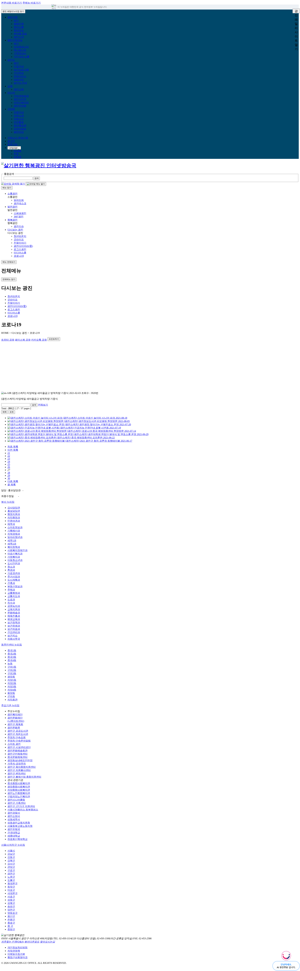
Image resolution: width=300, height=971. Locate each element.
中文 (16, 153)
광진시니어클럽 (16, 799)
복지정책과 (14, 547)
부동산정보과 (15, 586)
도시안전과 (14, 563)
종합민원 (19, 23)
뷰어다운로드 (31, 941)
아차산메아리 (21, 102)
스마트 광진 (14, 744)
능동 (10, 663)
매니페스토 (20, 50)
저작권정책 (14, 950)
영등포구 (13, 913)
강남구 (11, 854)
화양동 (11, 693)
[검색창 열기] (13, 183)
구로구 (11, 870)
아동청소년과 (15, 560)
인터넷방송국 (21, 96)
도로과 (11, 599)
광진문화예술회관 (18, 750)
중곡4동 (12, 660)
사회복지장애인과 (18, 550)
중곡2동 (12, 653)
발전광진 (13, 206)
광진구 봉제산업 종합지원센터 (24, 776)
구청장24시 (20, 53)
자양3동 (12, 686)
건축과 (11, 583)
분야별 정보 (20, 33)
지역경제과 (14, 534)
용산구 (11, 916)
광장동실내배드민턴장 (20, 760)
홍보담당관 (14, 511)
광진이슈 (19, 226)
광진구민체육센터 (18, 753)
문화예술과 (14, 612)
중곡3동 (12, 657)
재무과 (11, 524)
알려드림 (19, 200)
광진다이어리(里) (23, 246)
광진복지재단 (15, 714)
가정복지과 (14, 557)
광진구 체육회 (15, 724)
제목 (4, 412)
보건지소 (13, 635)
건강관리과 (14, 632)
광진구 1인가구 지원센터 (21, 806)
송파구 (11, 906)
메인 (16, 20)
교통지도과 (14, 596)
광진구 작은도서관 (18, 734)
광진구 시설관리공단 (19, 747)
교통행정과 (14, 593)
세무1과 (12, 540)
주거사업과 (14, 576)
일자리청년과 (15, 537)
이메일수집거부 (16, 954)
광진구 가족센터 (17, 803)
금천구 (11, 873)
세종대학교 (14, 835)
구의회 (11, 109)
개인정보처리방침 (18, 947)
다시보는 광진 (15, 229)
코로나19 (19, 256)
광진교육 (19, 89)
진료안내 (19, 66)
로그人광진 (20, 249)
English (17, 150)
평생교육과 (14, 619)
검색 (34, 405)
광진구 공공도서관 (18, 731)
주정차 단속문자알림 (19, 740)
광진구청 (13, 17)
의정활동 (19, 122)
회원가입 (13, 144)
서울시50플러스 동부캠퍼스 (23, 809)
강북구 (11, 860)
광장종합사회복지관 (19, 786)
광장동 (11, 676)
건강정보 (19, 73)
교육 (10, 86)
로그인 (11, 141)
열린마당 (19, 132)
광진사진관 (20, 99)
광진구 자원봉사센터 (19, 770)
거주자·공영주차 (17, 763)
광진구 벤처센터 (17, 773)
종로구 (11, 922)
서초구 (11, 896)
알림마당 (19, 79)
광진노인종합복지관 (19, 793)
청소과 (11, 566)
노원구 (11, 877)
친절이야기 (20, 242)
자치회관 (13, 699)
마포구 (11, 890)
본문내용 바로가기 (11, 2)
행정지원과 (14, 514)
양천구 (11, 909)
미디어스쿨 (20, 252)
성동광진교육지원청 (19, 822)
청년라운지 (20, 236)
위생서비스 (20, 76)
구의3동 (12, 673)
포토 (12, 412)
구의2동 (12, 670)
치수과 (11, 602)
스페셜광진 (20, 213)
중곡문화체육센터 (18, 757)
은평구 (11, 919)
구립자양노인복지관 (19, 796)
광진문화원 (14, 727)
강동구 (11, 857)
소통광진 (13, 193)
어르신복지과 (15, 553)
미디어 (11, 92)
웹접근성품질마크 (18, 957)
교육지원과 (14, 609)
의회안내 (19, 112)
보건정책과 (14, 622)
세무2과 (12, 543)
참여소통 (19, 27)
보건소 (11, 60)
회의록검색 (20, 125)
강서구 (11, 863)
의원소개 (19, 115)
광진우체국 (14, 829)
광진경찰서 (14, 813)
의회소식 (19, 119)
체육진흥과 (14, 616)
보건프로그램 (21, 69)
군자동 (11, 696)
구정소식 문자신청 (18, 138)
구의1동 (12, 667)
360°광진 (18, 216)
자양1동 (12, 680)
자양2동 (12, 683)
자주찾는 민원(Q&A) (12, 941)
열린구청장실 (15, 40)
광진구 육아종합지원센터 (22, 767)
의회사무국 (14, 639)
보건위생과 (14, 625)
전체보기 (43, 404)
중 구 (10, 926)
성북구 (11, 903)
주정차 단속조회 (17, 737)
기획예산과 (14, 530)
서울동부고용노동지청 (20, 826)
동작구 (11, 886)
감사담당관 (14, 507)
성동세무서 (14, 819)
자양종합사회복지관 (19, 790)
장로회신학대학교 (18, 839)
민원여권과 (14, 520)
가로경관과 (14, 573)
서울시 (11, 850)
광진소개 (19, 37)
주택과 (11, 589)
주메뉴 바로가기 (31, 2)
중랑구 (11, 929)
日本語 (17, 157)
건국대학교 (14, 832)
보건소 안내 (20, 83)
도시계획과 (14, 580)
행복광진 (13, 220)
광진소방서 (14, 816)
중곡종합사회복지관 (19, 783)
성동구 (11, 900)
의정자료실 (20, 128)
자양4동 (12, 689)
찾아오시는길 (47, 941)
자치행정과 (14, 517)
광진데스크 (20, 203)
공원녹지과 (14, 606)
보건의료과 (14, 629)
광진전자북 (20, 105)
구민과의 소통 (21, 56)
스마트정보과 (15, 527)
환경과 (11, 570)
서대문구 (13, 893)
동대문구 (13, 883)
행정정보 (19, 30)
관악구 (11, 867)
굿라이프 (19, 239)
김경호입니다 (21, 46)
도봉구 (11, 880)
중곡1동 (12, 650)
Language (13, 148)
